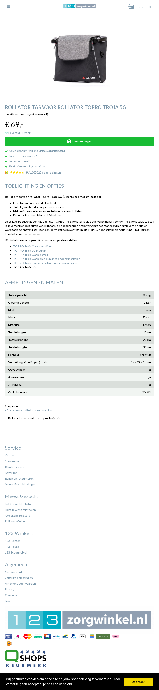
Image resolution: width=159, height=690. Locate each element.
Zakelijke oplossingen (19, 577)
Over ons (11, 595)
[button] (74, 684)
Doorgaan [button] (139, 681)
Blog (8, 601)
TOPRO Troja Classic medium (32, 246)
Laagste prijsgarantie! (23, 156)
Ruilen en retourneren (19, 478)
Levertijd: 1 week (19, 132)
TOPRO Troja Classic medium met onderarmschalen (46, 259)
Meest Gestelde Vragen (20, 484)
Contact (10, 455)
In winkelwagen (81, 141)
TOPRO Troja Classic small (30, 254)
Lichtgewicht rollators (19, 504)
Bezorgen (11, 472)
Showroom (12, 461)
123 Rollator (13, 546)
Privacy (9, 589)
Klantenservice (15, 467)
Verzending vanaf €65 (27, 166)
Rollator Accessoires (39, 410)
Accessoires (14, 410)
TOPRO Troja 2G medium (29, 250)
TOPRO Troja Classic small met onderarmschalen (45, 263)
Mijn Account (13, 572)
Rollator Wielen (15, 521)
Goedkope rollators (17, 515)
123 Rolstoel (13, 541)
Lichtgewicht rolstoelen (20, 509)
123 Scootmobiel (16, 552)
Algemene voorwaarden (20, 583)
